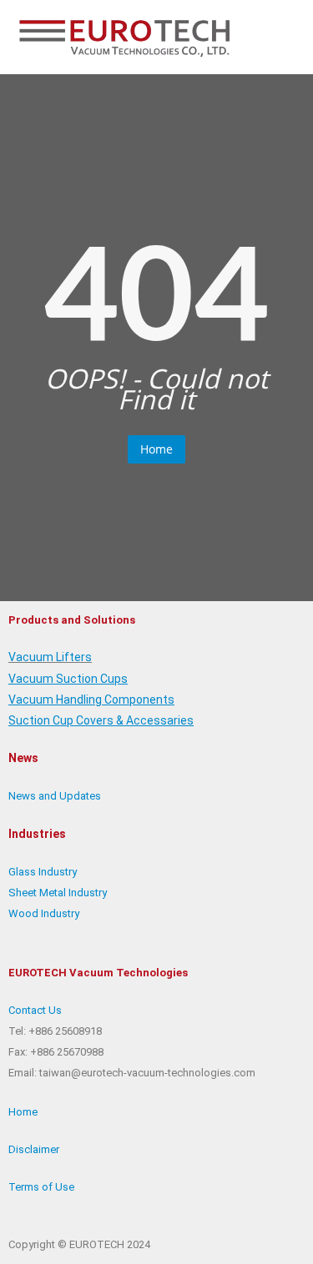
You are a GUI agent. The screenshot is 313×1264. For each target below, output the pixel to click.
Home (156, 449)
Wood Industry (43, 913)
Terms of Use (41, 1187)
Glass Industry (42, 871)
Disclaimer (33, 1149)
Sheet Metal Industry (57, 892)
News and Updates (54, 796)
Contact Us (35, 1010)
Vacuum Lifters (50, 657)
